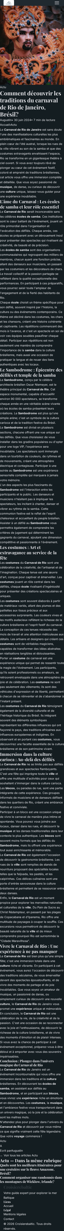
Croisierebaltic (18, 1187)
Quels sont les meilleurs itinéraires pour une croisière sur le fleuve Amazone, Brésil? (31, 1169)
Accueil (5, 124)
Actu (3, 87)
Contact (9, 1219)
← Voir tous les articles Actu (19, 1155)
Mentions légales (15, 1214)
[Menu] (56, 3)
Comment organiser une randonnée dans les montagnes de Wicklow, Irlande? (31, 1179)
